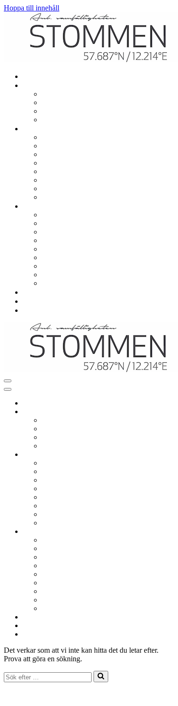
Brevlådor (59, 180)
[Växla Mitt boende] (170, 412)
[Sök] (101, 676)
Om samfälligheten (72, 215)
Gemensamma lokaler (76, 154)
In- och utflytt (64, 120)
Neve (12, 694)
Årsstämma (60, 249)
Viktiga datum (65, 223)
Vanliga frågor (46, 292)
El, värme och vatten (74, 102)
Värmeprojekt (64, 283)
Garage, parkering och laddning (91, 137)
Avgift (53, 257)
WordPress (74, 694)
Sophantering (64, 171)
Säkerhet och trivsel (73, 197)
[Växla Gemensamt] (170, 455)
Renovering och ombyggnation (90, 94)
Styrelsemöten (65, 240)
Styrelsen (57, 232)
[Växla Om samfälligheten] (170, 532)
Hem (32, 76)
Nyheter (37, 301)
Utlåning (57, 163)
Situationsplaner (68, 275)
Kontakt (37, 310)
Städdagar (59, 188)
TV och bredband (70, 111)
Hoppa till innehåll (31, 8)
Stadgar (55, 266)
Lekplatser (59, 146)
